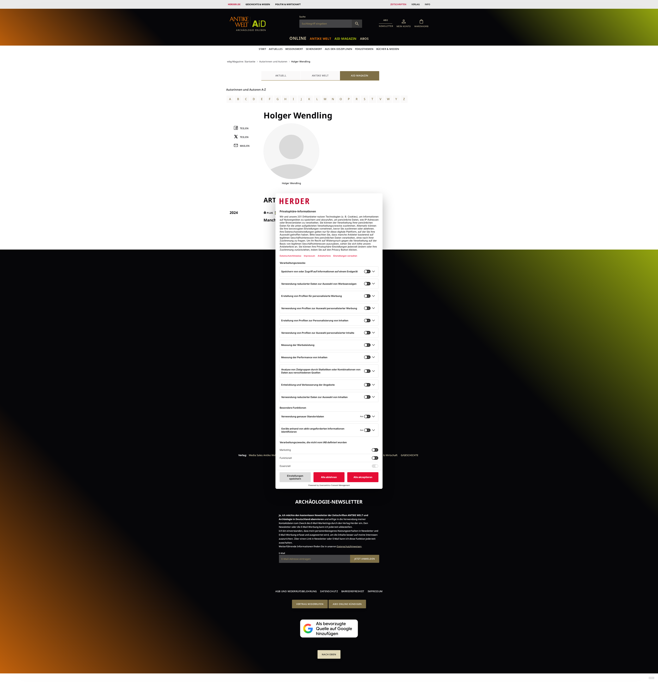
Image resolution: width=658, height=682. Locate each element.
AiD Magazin (345, 39)
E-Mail (282, 553)
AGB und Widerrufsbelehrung (296, 591)
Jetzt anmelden (364, 558)
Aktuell (281, 75)
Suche (302, 16)
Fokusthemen (364, 49)
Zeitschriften (398, 4)
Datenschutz (329, 591)
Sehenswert (314, 49)
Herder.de (234, 4)
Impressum (375, 591)
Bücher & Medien (387, 49)
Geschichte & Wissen (258, 4)
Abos (364, 39)
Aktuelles (276, 49)
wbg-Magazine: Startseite (241, 61)
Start (262, 49)
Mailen (245, 145)
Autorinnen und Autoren (273, 61)
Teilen (244, 128)
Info (427, 4)
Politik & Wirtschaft (288, 4)
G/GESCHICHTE (409, 455)
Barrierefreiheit (352, 591)
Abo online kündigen (347, 604)
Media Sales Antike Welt (263, 455)
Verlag (415, 4)
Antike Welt (320, 39)
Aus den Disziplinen (338, 49)
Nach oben (329, 654)
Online (297, 38)
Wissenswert (294, 49)
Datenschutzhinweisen (349, 546)
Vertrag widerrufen (310, 604)
